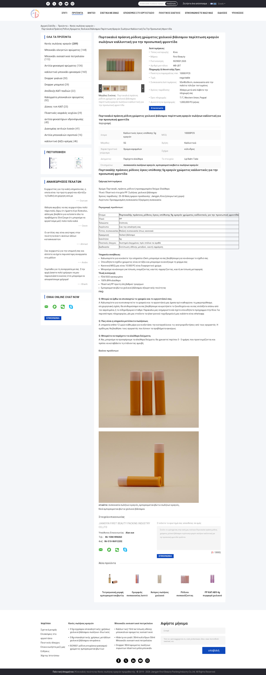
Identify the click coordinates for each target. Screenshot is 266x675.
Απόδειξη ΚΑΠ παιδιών (57, 90)
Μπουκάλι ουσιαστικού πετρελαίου (64, 56)
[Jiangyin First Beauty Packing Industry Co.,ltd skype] (73, 307)
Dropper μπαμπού (54, 84)
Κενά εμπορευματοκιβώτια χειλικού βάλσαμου (122, 509)
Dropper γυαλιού (53, 78)
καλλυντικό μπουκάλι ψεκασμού (62, 72)
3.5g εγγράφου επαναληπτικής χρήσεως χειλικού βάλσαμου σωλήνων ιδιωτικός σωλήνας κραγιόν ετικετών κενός (90, 631)
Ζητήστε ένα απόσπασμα (195, 3)
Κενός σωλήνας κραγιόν (81, 26)
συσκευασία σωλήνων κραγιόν (123, 505)
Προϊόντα (77, 13)
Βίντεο (91, 13)
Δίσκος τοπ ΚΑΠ (53, 106)
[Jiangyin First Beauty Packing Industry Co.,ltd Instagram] (72, 4)
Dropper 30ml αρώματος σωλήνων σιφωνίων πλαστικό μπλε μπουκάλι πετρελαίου (134, 647)
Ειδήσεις (222, 13)
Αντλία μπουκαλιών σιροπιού (60, 135)
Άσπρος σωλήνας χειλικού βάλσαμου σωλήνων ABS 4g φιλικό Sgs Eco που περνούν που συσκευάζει (160, 594)
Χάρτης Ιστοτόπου (50, 655)
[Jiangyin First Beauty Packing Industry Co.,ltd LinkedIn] (60, 4)
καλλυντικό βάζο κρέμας (58, 141)
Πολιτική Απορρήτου (63, 672)
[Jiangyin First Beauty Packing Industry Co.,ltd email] (48, 307)
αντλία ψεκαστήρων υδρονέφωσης (63, 119)
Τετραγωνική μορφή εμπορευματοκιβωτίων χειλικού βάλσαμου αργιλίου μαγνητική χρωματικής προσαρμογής (112, 594)
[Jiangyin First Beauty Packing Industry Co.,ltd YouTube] (66, 4)
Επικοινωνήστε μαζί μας (199, 13)
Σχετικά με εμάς (109, 13)
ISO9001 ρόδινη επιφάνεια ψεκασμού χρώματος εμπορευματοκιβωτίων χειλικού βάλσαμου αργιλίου (88, 648)
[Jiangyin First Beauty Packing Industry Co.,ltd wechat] (65, 307)
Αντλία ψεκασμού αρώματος (60, 65)
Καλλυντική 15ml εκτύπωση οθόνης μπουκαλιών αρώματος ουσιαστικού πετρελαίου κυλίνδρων (134, 631)
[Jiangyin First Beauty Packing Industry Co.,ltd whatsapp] (56, 307)
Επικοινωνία (157, 108)
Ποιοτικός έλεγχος (169, 13)
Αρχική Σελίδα (48, 26)
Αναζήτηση (171, 4)
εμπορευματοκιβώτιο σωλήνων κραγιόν (159, 505)
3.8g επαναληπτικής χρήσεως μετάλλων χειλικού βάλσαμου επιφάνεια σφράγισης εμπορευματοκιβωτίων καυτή (90, 639)
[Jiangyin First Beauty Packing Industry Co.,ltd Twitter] (54, 4)
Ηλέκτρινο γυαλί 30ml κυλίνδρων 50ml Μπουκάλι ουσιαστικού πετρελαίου (135, 639)
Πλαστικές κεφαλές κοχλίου (60, 112)
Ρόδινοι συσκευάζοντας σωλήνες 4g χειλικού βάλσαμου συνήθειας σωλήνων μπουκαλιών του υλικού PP (185, 594)
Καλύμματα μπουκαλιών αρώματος (64, 97)
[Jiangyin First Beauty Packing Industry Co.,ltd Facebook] (48, 4)
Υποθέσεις (238, 13)
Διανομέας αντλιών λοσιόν (59, 128)
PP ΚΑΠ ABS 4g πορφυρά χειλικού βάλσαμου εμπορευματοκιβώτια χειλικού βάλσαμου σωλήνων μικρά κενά (212, 594)
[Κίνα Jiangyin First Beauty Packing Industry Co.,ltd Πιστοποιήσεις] (53, 163)
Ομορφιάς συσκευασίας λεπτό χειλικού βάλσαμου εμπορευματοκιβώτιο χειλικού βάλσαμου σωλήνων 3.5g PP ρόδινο (137, 594)
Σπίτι (64, 13)
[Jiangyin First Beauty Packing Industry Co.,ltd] (35, 13)
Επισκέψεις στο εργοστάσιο (138, 13)
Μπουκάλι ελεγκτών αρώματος (62, 50)
